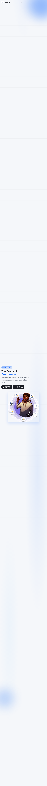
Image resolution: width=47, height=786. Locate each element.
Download (37, 2)
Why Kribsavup (23, 2)
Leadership (31, 2)
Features (16, 2)
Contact (44, 2)
